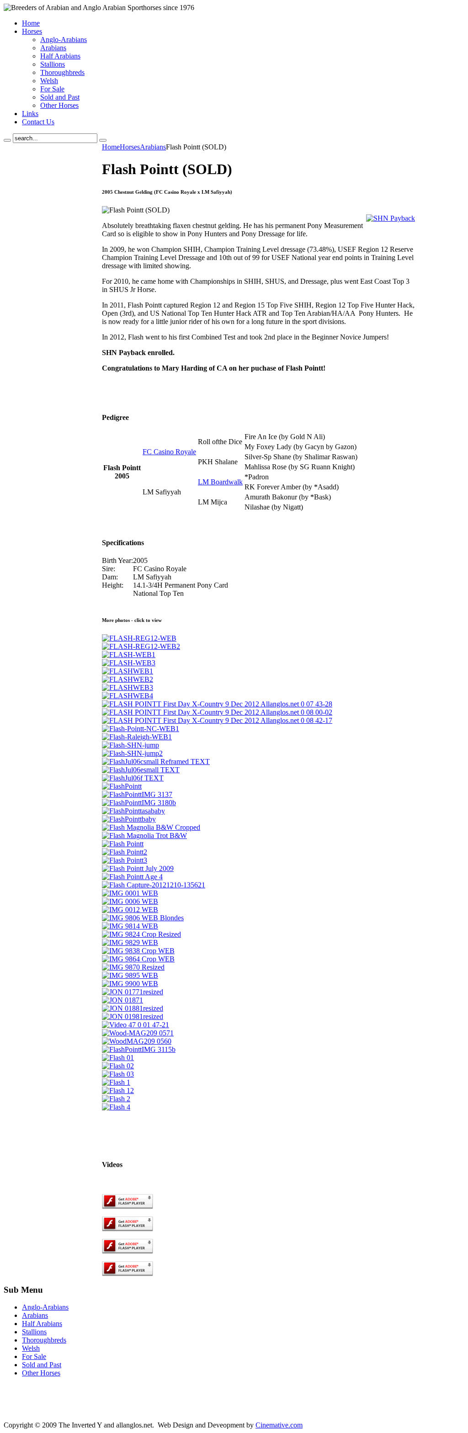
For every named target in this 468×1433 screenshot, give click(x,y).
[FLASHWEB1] (127, 671)
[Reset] (102, 140)
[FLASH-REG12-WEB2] (141, 646)
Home (111, 147)
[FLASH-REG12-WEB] (139, 638)
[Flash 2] (116, 1099)
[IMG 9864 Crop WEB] (138, 959)
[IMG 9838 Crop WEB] (138, 951)
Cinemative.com (279, 1425)
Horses (130, 147)
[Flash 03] (118, 1074)
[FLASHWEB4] (127, 696)
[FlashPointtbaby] (129, 819)
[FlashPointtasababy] (133, 811)
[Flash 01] (118, 1057)
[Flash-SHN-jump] (130, 745)
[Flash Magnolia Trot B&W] (144, 835)
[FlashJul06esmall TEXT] (141, 770)
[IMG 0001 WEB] (130, 893)
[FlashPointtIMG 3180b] (139, 803)
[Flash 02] (118, 1066)
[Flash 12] (118, 1090)
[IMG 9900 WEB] (130, 983)
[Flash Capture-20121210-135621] (153, 885)
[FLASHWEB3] (127, 687)
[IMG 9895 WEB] (130, 975)
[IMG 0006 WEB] (130, 901)
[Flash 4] (116, 1107)
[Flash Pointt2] (124, 852)
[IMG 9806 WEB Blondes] (143, 918)
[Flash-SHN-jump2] (132, 753)
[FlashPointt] (122, 786)
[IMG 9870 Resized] (133, 967)
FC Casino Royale (169, 452)
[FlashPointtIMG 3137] (137, 794)
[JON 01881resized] (132, 1008)
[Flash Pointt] (123, 844)
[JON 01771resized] (132, 992)
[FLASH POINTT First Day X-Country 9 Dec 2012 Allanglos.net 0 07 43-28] (217, 704)
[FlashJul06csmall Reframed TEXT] (156, 761)
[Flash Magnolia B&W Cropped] (151, 827)
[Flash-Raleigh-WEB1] (137, 737)
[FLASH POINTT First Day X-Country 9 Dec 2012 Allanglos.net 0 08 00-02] (217, 712)
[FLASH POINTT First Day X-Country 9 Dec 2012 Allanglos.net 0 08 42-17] (217, 720)
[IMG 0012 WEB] (130, 909)
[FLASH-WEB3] (128, 663)
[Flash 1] (116, 1082)
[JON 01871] (122, 1000)
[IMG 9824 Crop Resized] (141, 934)
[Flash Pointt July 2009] (138, 868)
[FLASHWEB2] (127, 679)
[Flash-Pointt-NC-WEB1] (140, 728)
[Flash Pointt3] (124, 860)
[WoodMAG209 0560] (136, 1041)
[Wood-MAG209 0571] (138, 1033)
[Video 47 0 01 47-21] (135, 1025)
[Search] (7, 140)
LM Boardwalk (220, 482)
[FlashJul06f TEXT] (133, 778)
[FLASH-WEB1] (128, 654)
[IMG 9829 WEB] (130, 942)
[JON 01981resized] (132, 1016)
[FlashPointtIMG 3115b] (139, 1049)
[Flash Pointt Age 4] (132, 877)
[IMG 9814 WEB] (130, 926)
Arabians (153, 147)
